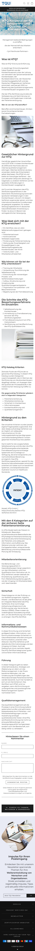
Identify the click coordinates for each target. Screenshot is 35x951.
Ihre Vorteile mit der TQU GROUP (17, 935)
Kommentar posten (17, 782)
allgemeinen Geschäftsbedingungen (17, 790)
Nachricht (7, 761)
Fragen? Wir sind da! (17, 910)
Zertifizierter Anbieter (17, 922)
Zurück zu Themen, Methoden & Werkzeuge (17, 808)
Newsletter (17, 916)
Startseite (5, 15)
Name (4, 743)
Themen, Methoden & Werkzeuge (21, 15)
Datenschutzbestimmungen (12, 793)
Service (17, 904)
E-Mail (5, 752)
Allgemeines (17, 928)
